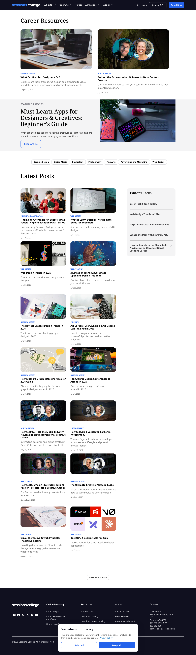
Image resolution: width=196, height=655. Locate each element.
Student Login (87, 611)
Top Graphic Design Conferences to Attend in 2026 (90, 380)
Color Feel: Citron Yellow (143, 203)
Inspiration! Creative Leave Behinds (149, 224)
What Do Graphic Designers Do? (40, 77)
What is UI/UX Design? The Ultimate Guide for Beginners (91, 221)
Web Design (158, 162)
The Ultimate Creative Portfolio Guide (92, 484)
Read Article (31, 143)
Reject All (79, 645)
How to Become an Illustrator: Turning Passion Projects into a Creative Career (43, 486)
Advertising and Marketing (134, 162)
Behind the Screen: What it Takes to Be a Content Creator (128, 79)
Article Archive (98, 577)
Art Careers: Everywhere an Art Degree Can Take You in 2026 (92, 327)
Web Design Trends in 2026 (36, 272)
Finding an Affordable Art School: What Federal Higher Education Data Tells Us (43, 221)
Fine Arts (111, 162)
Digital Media (104, 73)
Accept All (117, 645)
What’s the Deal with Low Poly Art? (149, 234)
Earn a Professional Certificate (55, 618)
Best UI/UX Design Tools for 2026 (89, 537)
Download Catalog (89, 616)
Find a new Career (55, 624)
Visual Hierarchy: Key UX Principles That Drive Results (40, 539)
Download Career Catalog (93, 621)
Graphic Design (28, 73)
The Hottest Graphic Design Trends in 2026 (42, 327)
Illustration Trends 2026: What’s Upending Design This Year (88, 274)
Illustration (77, 162)
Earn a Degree (53, 611)
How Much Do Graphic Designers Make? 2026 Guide (43, 380)
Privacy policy (106, 638)
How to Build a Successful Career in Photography (90, 433)
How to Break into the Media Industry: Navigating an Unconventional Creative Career (43, 434)
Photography (94, 162)
